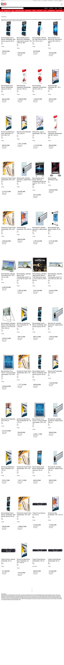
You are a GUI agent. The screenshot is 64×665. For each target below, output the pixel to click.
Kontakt (39, 0)
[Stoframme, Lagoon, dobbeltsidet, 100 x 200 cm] (39, 122)
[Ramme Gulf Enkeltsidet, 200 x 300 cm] (8, 409)
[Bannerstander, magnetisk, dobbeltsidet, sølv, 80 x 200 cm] (39, 76)
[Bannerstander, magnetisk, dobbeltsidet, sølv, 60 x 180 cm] (24, 76)
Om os (41, 0)
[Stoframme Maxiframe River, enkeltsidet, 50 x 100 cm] (8, 457)
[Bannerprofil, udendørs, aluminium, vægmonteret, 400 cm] (55, 314)
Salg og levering (56, 0)
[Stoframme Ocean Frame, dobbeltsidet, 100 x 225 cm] (24, 504)
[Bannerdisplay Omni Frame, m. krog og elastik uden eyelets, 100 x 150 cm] (39, 409)
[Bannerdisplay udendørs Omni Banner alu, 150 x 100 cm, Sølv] (8, 264)
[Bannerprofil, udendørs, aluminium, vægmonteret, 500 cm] (39, 218)
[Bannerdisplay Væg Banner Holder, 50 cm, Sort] (55, 218)
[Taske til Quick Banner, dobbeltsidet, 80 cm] (55, 550)
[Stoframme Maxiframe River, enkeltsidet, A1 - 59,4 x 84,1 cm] (8, 122)
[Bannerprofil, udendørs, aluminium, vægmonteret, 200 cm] (55, 409)
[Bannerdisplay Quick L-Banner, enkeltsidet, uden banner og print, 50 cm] (8, 504)
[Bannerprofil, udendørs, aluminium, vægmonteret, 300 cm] (24, 169)
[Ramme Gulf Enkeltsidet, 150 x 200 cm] (24, 122)
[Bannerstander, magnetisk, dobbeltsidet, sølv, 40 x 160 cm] (55, 122)
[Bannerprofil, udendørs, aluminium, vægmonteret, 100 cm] (55, 457)
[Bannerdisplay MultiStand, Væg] (55, 169)
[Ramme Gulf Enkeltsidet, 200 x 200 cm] (55, 362)
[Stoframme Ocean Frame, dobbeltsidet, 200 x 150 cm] (24, 362)
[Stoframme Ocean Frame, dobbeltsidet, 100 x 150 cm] (24, 457)
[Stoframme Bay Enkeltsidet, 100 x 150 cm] (55, 504)
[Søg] (23, 8)
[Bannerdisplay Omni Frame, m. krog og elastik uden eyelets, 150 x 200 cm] (8, 362)
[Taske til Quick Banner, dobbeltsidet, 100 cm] (39, 550)
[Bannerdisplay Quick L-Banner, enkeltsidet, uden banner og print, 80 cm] (8, 28)
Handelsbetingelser (50, 0)
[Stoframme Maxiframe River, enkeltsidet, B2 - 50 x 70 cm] (24, 409)
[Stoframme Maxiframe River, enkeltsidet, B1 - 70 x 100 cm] (24, 314)
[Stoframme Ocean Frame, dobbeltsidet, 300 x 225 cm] (8, 218)
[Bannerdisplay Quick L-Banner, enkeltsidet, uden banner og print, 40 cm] (39, 362)
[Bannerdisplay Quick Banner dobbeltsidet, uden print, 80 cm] (8, 76)
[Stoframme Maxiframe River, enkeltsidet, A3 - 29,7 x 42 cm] (24, 550)
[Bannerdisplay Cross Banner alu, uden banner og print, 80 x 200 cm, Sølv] (55, 28)
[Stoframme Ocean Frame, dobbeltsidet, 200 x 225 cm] (8, 169)
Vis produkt (20, 55)
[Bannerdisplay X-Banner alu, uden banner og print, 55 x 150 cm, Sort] (39, 28)
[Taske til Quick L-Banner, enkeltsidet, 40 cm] (8, 550)
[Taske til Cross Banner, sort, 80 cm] (39, 504)
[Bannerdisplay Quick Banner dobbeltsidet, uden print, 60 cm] (39, 457)
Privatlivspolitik (45, 0)
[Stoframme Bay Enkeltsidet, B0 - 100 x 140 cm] (55, 76)
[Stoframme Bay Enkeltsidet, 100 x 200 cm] (24, 218)
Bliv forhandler (35, 0)
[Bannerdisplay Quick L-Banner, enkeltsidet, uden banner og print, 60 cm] (39, 314)
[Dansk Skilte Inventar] (3, 4)
